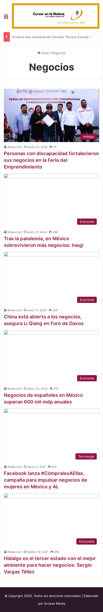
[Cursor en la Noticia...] (55, 16)
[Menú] (6, 17)
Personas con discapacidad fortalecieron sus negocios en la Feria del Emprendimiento (51, 160)
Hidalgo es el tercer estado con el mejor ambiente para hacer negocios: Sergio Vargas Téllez (50, 565)
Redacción (14, 147)
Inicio (44, 53)
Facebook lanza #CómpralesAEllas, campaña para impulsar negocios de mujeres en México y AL (45, 480)
